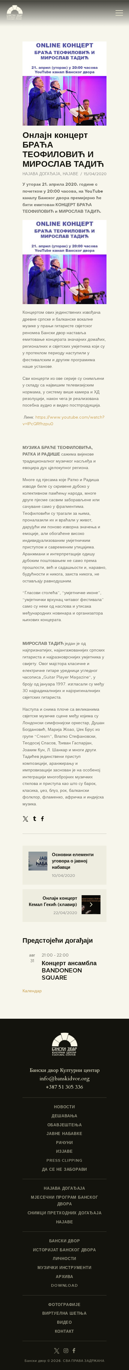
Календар (32, 990)
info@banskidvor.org (65, 1078)
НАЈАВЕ (70, 173)
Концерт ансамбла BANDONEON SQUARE (69, 970)
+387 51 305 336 (64, 1087)
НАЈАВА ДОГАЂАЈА (41, 173)
